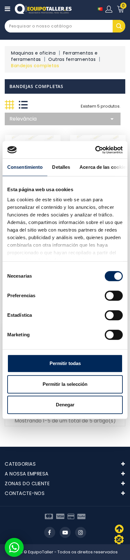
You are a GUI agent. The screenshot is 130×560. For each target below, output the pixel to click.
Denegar (65, 404)
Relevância (62, 119)
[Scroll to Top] (119, 539)
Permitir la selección (65, 384)
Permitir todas (65, 363)
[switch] (114, 296)
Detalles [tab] (61, 167)
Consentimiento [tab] (25, 167)
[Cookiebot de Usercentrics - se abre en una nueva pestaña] (95, 150)
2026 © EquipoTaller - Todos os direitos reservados (65, 552)
